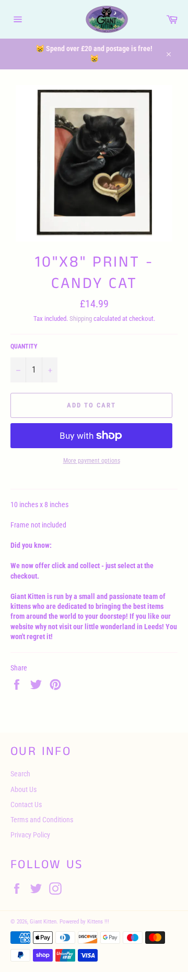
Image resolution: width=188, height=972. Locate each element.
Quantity (24, 346)
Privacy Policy (30, 835)
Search (20, 774)
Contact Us (26, 804)
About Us (23, 789)
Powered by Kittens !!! (84, 921)
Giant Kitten (43, 921)
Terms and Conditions (41, 819)
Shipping (80, 318)
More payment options (91, 460)
